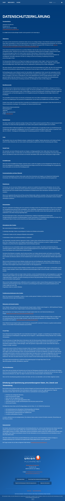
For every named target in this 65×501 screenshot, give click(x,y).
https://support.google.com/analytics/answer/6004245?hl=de (19, 313)
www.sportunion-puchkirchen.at (32, 473)
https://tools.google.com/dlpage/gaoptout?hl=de (27, 319)
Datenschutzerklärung (37, 490)
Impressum (29, 490)
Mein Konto (11, 2)
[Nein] (63, 497)
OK (32, 499)
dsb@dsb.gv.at (9, 113)
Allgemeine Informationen (45, 483)
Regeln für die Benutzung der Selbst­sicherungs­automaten (25, 483)
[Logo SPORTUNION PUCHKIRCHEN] (32, 460)
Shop (4, 2)
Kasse (18, 2)
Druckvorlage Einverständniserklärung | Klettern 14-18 (38, 479)
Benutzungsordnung (20, 479)
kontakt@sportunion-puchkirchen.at (11, 29)
